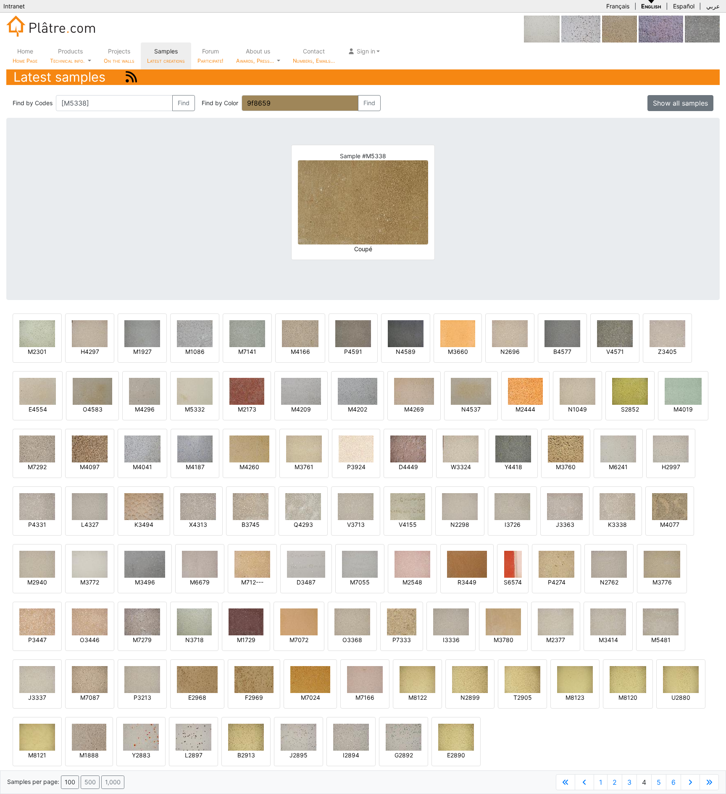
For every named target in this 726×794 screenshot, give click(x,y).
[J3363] (565, 506)
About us (256, 56)
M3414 (608, 639)
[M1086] (195, 333)
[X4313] (198, 506)
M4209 (301, 409)
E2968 (197, 697)
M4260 (249, 466)
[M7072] (299, 621)
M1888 (89, 755)
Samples (166, 56)
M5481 (661, 639)
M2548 (412, 582)
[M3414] (608, 621)
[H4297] (90, 333)
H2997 (671, 466)
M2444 (525, 409)
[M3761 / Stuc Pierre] (304, 448)
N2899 (470, 697)
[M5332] (195, 390)
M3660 (458, 351)
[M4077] (669, 506)
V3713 (356, 524)
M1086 (195, 351)
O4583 (93, 409)
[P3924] (356, 448)
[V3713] (356, 506)
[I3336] (451, 621)
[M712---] (252, 563)
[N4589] (406, 333)
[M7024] (310, 678)
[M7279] (142, 621)
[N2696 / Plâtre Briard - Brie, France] (510, 333)
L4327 (90, 524)
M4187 (195, 466)
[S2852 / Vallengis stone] (630, 390)
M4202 (357, 409)
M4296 (145, 409)
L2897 (194, 755)
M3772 (89, 582)
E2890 (456, 755)
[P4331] (37, 506)
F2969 (254, 697)
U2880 (680, 697)
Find (183, 102)
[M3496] (144, 563)
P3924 (356, 466)
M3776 (662, 582)
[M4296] (144, 390)
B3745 (251, 524)
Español (683, 6)
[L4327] (90, 506)
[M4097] (90, 448)
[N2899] (470, 678)
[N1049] (577, 390)
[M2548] (412, 563)
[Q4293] (303, 506)
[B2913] (246, 736)
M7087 (90, 697)
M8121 (37, 755)
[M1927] (142, 333)
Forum (210, 56)
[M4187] (195, 448)
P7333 (401, 639)
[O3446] (90, 621)
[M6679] (200, 563)
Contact (314, 56)
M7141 (247, 351)
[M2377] (555, 621)
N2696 (510, 351)
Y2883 (141, 755)
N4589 (406, 351)
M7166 (364, 697)
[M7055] (360, 563)
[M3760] (566, 448)
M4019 (683, 409)
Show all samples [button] (680, 103)
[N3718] (194, 621)
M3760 (566, 466)
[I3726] (512, 506)
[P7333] (401, 621)
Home (25, 56)
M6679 (200, 582)
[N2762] (609, 563)
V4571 (615, 351)
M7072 (298, 639)
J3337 (37, 697)
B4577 (562, 351)
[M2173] (246, 390)
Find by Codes (33, 102)
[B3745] (250, 506)
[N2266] (580, 28)
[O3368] (352, 621)
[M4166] (300, 333)
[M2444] (525, 390)
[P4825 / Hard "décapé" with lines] (661, 28)
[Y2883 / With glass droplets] (141, 736)
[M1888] (89, 736)
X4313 (198, 524)
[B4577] (562, 333)
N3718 (194, 639)
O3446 (90, 639)
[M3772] (90, 563)
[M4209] (301, 390)
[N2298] (460, 506)
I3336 (451, 639)
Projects (119, 56)
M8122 (417, 697)
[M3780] (503, 621)
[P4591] (353, 333)
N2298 (459, 524)
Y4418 (513, 466)
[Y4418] (513, 448)
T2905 (522, 697)
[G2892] (403, 736)
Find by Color (220, 102)
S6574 (513, 582)
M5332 (195, 409)
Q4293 (303, 524)
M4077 (669, 524)
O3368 (352, 639)
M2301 (37, 351)
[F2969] (254, 678)
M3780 (503, 639)
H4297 (90, 351)
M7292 (37, 466)
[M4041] (142, 448)
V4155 (408, 524)
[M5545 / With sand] (542, 28)
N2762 (609, 582)
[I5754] (619, 28)
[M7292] (37, 448)
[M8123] (575, 678)
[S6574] (513, 563)
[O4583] (92, 390)
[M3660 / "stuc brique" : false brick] (457, 333)
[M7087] (90, 678)
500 (90, 782)
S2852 (630, 409)
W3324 (461, 466)
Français (617, 6)
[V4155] (407, 506)
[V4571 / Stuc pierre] (615, 333)
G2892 (404, 755)
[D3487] (306, 563)
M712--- (252, 582)
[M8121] (37, 736)
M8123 (575, 697)
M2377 (555, 639)
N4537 (471, 409)
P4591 (353, 351)
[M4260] (249, 448)
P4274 (557, 582)
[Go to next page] (690, 782)
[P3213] (142, 678)
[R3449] (467, 563)
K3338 (617, 524)
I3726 (513, 524)
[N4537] (471, 390)
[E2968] (197, 678)
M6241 (618, 466)
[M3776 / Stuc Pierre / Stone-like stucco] (662, 563)
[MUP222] (702, 28)
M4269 (414, 409)
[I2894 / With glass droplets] (351, 736)
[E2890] (456, 736)
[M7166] (365, 678)
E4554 (38, 409)
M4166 (300, 351)
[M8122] (417, 678)
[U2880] (681, 678)
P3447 (37, 639)
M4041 (142, 466)
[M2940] (37, 563)
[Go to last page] (709, 782)
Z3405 (667, 351)
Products (67, 56)
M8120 (627, 697)
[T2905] (522, 678)
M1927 (142, 351)
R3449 (467, 582)
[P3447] (37, 621)
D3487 (306, 582)
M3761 (304, 466)
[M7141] (247, 333)
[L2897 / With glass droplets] (193, 736)
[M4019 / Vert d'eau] (683, 390)
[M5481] (661, 621)
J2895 (298, 755)
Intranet (14, 6)
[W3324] (461, 448)
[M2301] (37, 333)
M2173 (247, 409)
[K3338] (617, 506)
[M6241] (618, 448)
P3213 (142, 697)
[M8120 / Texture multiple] (628, 678)
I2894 (351, 755)
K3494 (143, 524)
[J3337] (37, 678)
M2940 (37, 582)
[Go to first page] (565, 782)
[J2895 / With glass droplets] (298, 736)
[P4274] (556, 563)
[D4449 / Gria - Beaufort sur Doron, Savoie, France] (408, 448)
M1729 (246, 639)
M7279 (142, 639)
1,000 (113, 782)
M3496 (145, 582)
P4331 (37, 524)
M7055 (360, 582)
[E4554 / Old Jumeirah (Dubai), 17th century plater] (37, 390)
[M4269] (414, 390)
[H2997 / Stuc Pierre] (671, 448)
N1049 (577, 409)
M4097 (90, 466)
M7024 (310, 697)
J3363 (565, 524)
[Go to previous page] (584, 782)
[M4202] (357, 390)
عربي (713, 6)
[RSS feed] (131, 77)
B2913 (246, 755)
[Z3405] (667, 333)
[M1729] (246, 621)
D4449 (408, 466)
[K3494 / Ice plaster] (143, 506)
